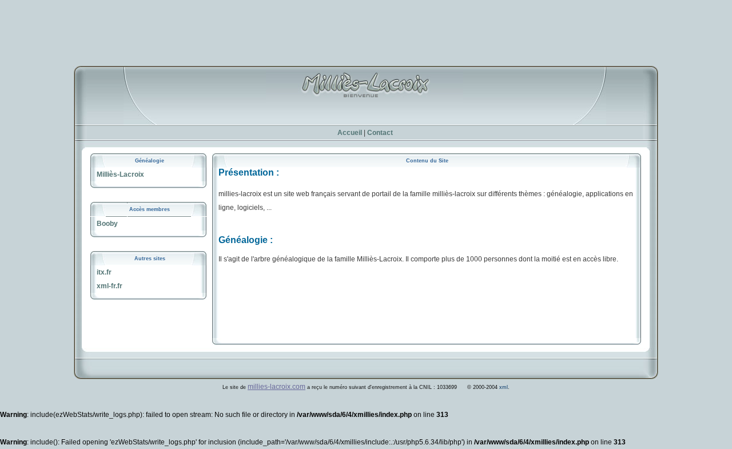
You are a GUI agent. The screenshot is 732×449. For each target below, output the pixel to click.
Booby (107, 224)
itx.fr (104, 272)
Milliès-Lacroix (120, 174)
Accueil (349, 133)
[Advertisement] (366, 25)
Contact (380, 133)
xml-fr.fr (109, 286)
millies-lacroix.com (276, 387)
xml (503, 387)
